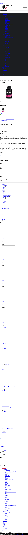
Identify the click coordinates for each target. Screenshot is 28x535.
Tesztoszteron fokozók (7, 20)
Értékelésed (1, 175)
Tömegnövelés (5, 14)
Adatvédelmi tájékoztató (20, 534)
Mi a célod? (3, 13)
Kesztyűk (6, 58)
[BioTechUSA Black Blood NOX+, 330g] (15, 206)
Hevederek (6, 513)
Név (1, 176)
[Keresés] (19, 532)
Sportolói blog (3, 75)
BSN (3, 526)
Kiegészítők (3, 184)
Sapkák (5, 64)
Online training (3, 74)
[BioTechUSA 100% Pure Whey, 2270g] (15, 212)
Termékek (3, 45)
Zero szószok (6, 43)
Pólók (3, 191)
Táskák (5, 65)
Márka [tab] (2, 130)
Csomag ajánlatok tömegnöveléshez (9, 24)
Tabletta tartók (6, 61)
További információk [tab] (4, 131)
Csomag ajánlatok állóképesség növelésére (9, 44)
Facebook (1, 446)
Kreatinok (6, 17)
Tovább (3, 306)
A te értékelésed (2, 168)
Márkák (3, 67)
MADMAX (4, 69)
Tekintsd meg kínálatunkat (3, 3)
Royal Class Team (4, 530)
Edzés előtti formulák (7, 41)
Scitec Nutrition (5, 528)
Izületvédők (6, 22)
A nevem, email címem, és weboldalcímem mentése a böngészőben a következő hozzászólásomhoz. (12, 179)
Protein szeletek (6, 19)
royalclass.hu (5, 450)
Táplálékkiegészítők (5, 501)
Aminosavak (6, 18)
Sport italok (6, 21)
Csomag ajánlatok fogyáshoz (8, 489)
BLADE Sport (5, 70)
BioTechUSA (4, 68)
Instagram (4, 446)
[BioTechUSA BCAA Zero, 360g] (15, 217)
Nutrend (4, 523)
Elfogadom (16, 534)
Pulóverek (6, 519)
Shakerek (6, 515)
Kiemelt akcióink (3, 190)
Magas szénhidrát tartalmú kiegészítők (9, 37)
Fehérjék (6, 15)
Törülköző (6, 62)
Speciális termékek (7, 23)
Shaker (3, 188)
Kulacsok (6, 60)
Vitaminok (6, 39)
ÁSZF (2, 459)
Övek (5, 59)
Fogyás (4, 480)
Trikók (5, 63)
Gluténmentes (14, 124)
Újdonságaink (4, 201)
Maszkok (4, 187)
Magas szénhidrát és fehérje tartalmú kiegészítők (10, 16)
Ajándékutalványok (7, 56)
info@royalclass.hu (4, 449)
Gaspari (4, 72)
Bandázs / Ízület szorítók (7, 57)
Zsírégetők (6, 54)
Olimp (4, 525)
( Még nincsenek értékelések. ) (3, 120)
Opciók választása (4, 243)
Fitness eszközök (7, 66)
